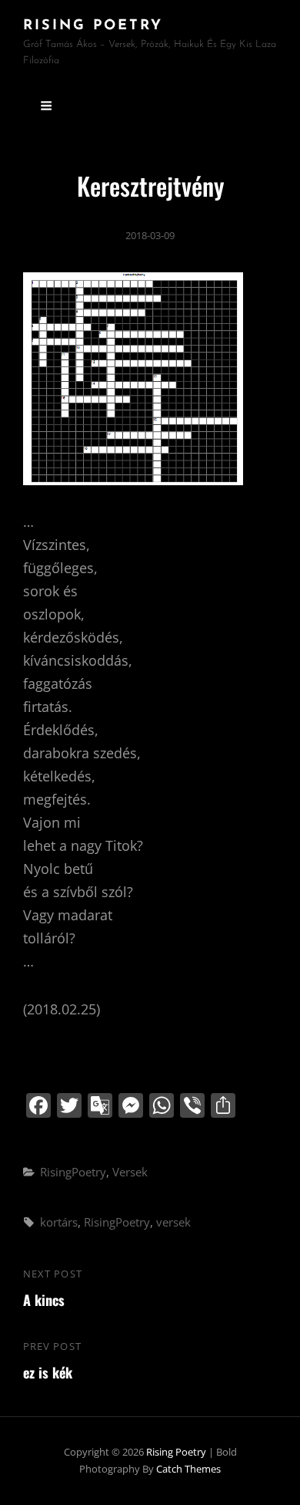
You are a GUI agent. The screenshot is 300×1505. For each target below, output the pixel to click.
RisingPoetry (73, 1171)
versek (173, 1222)
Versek (130, 1171)
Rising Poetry (93, 26)
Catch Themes (188, 1469)
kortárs (59, 1222)
